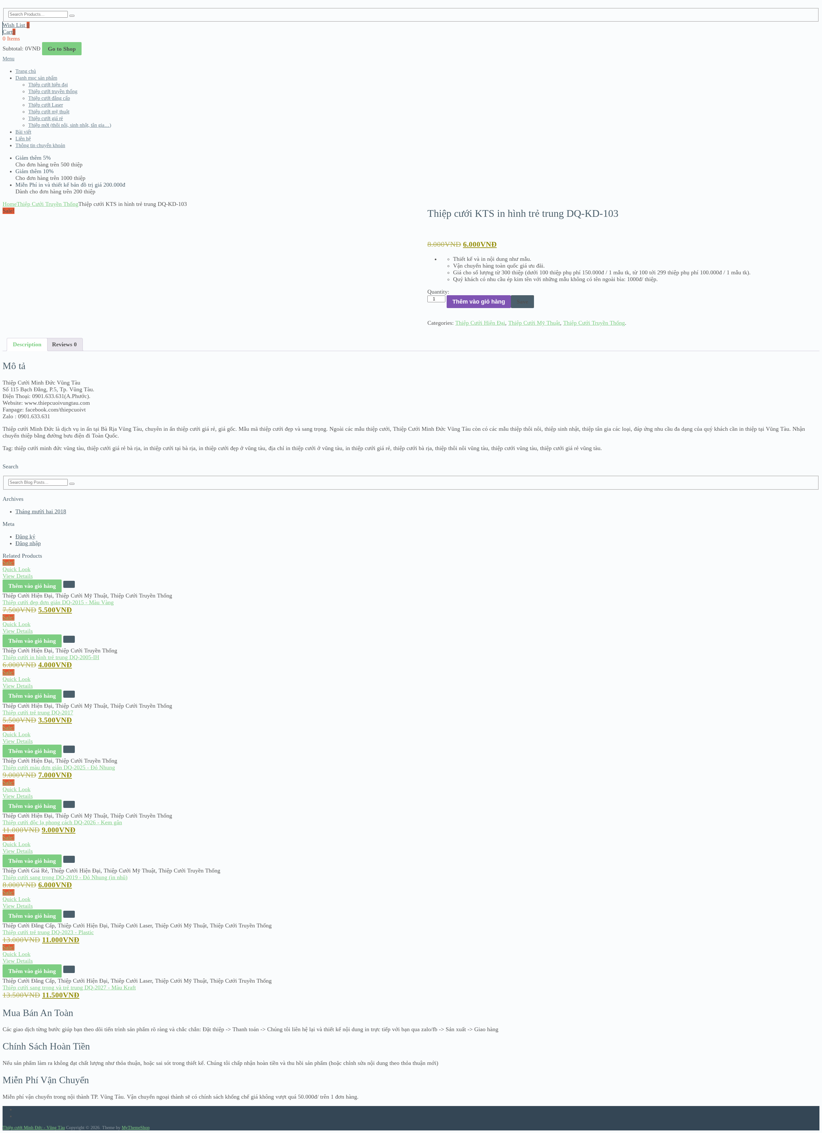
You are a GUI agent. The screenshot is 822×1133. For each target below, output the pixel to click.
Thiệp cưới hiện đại (48, 84)
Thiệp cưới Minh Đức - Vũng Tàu (34, 1127)
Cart (9, 32)
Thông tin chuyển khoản (40, 145)
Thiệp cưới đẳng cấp (49, 98)
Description (27, 344)
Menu (8, 58)
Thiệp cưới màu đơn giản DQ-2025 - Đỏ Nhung (59, 767)
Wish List (16, 25)
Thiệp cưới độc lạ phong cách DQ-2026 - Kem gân (62, 822)
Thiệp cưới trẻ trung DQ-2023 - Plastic (48, 932)
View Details (18, 576)
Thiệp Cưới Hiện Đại (480, 323)
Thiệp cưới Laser (45, 105)
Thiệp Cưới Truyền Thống (47, 204)
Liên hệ (23, 138)
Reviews (64, 344)
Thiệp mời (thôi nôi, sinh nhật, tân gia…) (69, 125)
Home (10, 204)
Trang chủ (25, 71)
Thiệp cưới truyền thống (52, 91)
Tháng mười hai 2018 (40, 511)
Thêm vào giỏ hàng (478, 301)
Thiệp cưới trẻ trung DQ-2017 (38, 712)
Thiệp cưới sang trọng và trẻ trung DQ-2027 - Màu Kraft (69, 987)
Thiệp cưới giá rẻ (45, 118)
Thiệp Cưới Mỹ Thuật (534, 323)
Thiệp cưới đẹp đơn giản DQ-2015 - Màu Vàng (58, 602)
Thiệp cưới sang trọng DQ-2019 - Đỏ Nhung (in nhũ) (65, 877)
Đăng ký (25, 536)
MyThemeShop (136, 1127)
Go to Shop (62, 49)
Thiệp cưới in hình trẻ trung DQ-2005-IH (51, 657)
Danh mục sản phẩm (36, 78)
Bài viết (23, 132)
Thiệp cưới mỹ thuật (48, 111)
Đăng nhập (28, 543)
